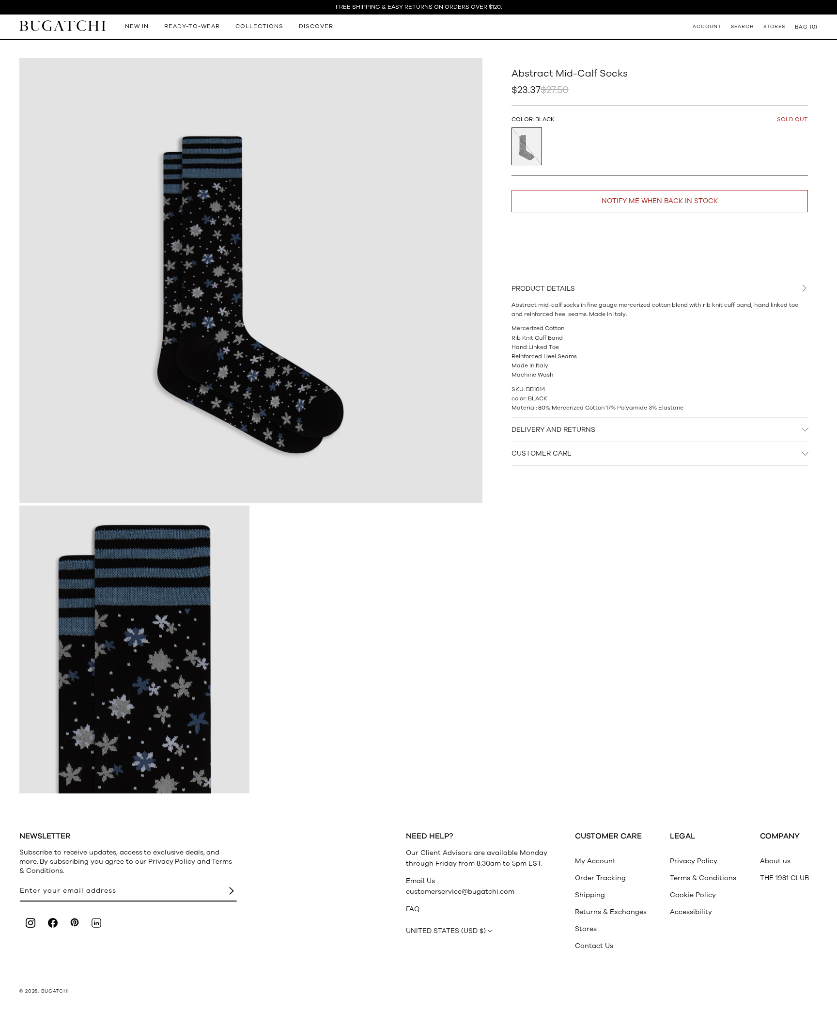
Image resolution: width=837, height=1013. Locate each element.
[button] (806, 26)
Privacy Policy (693, 861)
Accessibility (691, 912)
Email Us (420, 881)
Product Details (543, 288)
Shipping (590, 895)
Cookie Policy (693, 895)
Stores (586, 929)
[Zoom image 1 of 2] (250, 280)
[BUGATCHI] (62, 25)
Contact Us (594, 945)
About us (775, 861)
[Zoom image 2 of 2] (134, 649)
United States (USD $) (446, 930)
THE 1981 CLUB (784, 878)
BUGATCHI (55, 991)
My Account (595, 861)
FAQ (412, 909)
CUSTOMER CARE (542, 453)
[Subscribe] (231, 891)
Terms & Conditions (703, 878)
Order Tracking (600, 878)
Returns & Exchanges (611, 912)
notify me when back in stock (660, 201)
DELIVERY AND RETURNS (553, 429)
